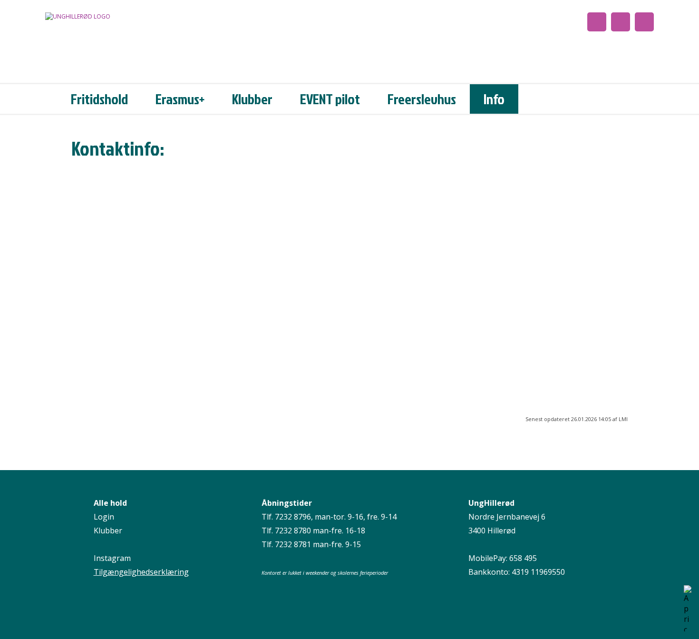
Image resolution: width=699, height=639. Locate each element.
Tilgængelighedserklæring (141, 572)
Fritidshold (99, 99)
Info (494, 99)
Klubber (252, 99)
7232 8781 (293, 544)
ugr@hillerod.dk (138, 327)
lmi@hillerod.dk (137, 293)
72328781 (88, 224)
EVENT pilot (330, 99)
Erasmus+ (179, 99)
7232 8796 (293, 516)
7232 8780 (293, 530)
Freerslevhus (422, 99)
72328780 (88, 193)
